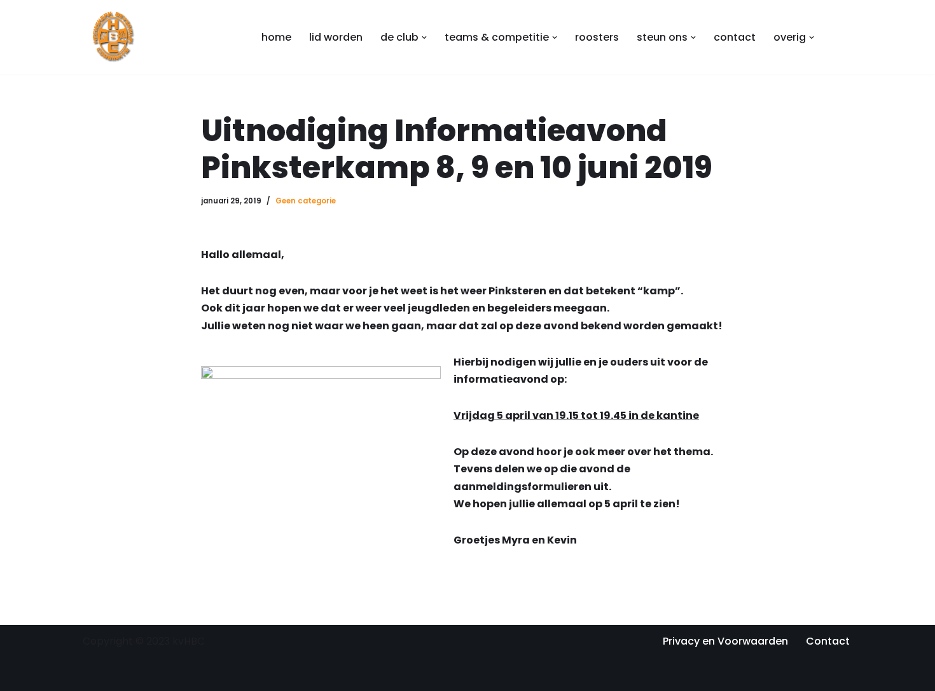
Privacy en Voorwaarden (725, 641)
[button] (424, 37)
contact (735, 37)
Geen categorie (305, 201)
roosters (597, 37)
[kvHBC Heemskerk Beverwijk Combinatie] (114, 37)
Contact (828, 641)
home (276, 37)
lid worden (336, 37)
